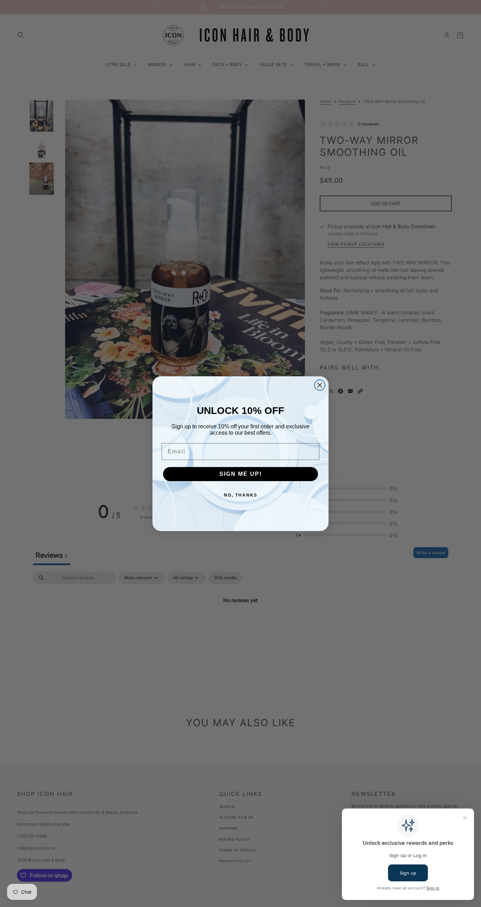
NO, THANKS (240, 495)
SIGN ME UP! (240, 474)
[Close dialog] (319, 385)
